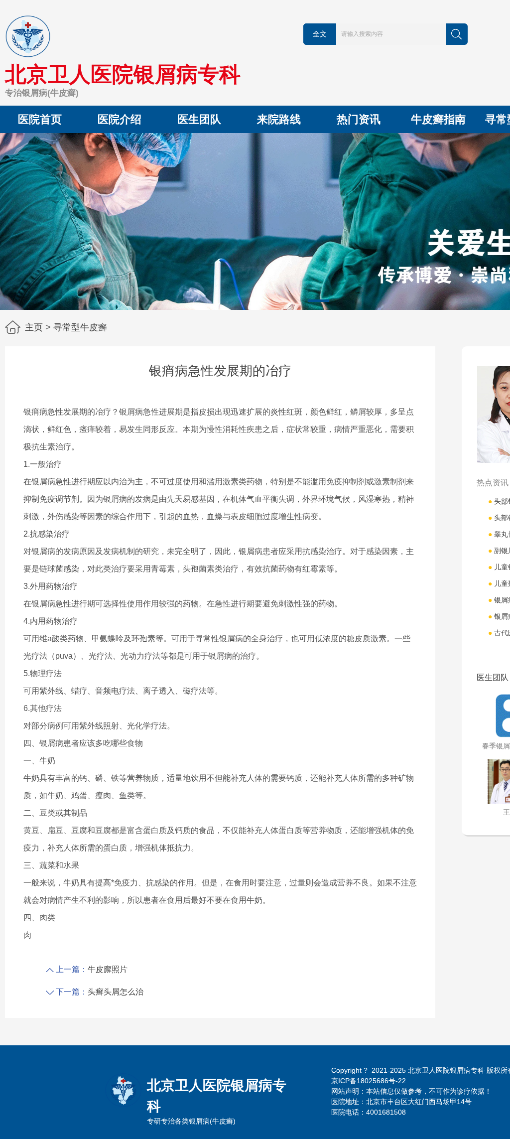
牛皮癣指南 (438, 119)
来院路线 (279, 119)
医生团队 (199, 119)
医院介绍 (119, 119)
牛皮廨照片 (108, 969)
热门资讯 (359, 119)
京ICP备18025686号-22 (368, 1081)
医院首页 (40, 119)
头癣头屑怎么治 (115, 992)
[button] (318, 300)
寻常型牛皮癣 (80, 327)
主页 (34, 327)
